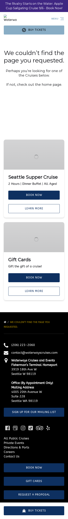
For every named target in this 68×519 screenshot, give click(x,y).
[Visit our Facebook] (7, 428)
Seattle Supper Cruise (33, 177)
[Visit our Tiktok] (30, 428)
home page (51, 85)
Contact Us (11, 456)
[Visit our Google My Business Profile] (15, 428)
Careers (9, 452)
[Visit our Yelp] (48, 428)
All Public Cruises (16, 438)
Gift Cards (19, 259)
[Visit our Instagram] (23, 428)
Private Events (14, 443)
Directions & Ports (16, 447)
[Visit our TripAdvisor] (39, 428)
